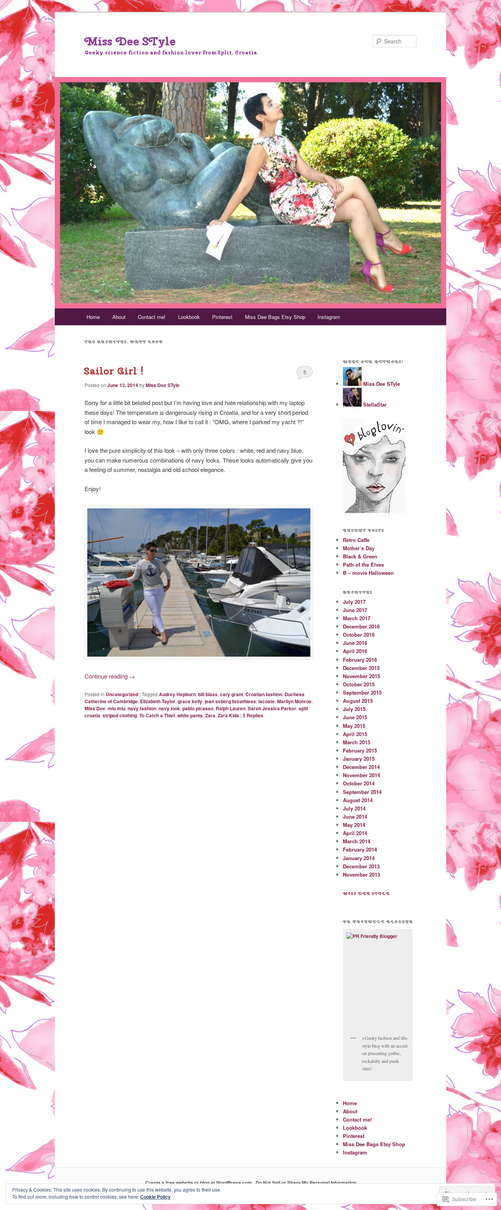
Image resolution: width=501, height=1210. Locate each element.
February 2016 (360, 659)
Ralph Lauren (230, 708)
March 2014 (356, 841)
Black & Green (360, 556)
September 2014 (362, 792)
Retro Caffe (356, 540)
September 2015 (362, 692)
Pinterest (222, 317)
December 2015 (361, 668)
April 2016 (355, 651)
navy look (169, 708)
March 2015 (356, 742)
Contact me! (152, 317)
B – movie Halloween (368, 572)
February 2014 (360, 849)
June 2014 (355, 816)
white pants (190, 715)
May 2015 (354, 725)
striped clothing (120, 715)
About (119, 317)
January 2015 (359, 758)
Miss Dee (95, 708)
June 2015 (355, 717)
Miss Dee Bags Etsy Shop (275, 317)
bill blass (208, 694)
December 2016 (361, 626)
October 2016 (359, 634)
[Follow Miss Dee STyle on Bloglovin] (374, 511)
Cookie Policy (155, 1196)
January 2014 (359, 858)
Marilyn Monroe (294, 701)
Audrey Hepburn (177, 694)
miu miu (116, 708)
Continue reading (110, 676)
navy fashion (142, 708)
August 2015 (358, 700)
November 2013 (361, 874)
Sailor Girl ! (114, 371)
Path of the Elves (363, 564)
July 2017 (354, 601)
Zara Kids (228, 715)
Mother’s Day (359, 548)
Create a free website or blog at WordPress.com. (199, 1182)
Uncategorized (122, 694)
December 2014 (361, 767)
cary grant (231, 694)
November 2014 (361, 775)
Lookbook (189, 317)
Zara (210, 715)
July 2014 (354, 808)
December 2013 (361, 866)
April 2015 (355, 734)
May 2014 (354, 824)
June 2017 (355, 610)
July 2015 (354, 709)
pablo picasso (197, 708)
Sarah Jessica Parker (272, 708)
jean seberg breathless (230, 701)
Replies (253, 715)
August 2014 (358, 800)
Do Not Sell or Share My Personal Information (306, 1182)
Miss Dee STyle (130, 41)
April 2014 (355, 833)
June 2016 (355, 642)
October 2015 (359, 684)
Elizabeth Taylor (157, 701)
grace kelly (190, 701)
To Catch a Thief (157, 715)
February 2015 (360, 750)
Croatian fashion (263, 694)
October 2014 (359, 783)
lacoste (266, 701)
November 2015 (361, 676)
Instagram (328, 317)
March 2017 (356, 618)
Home (93, 317)
